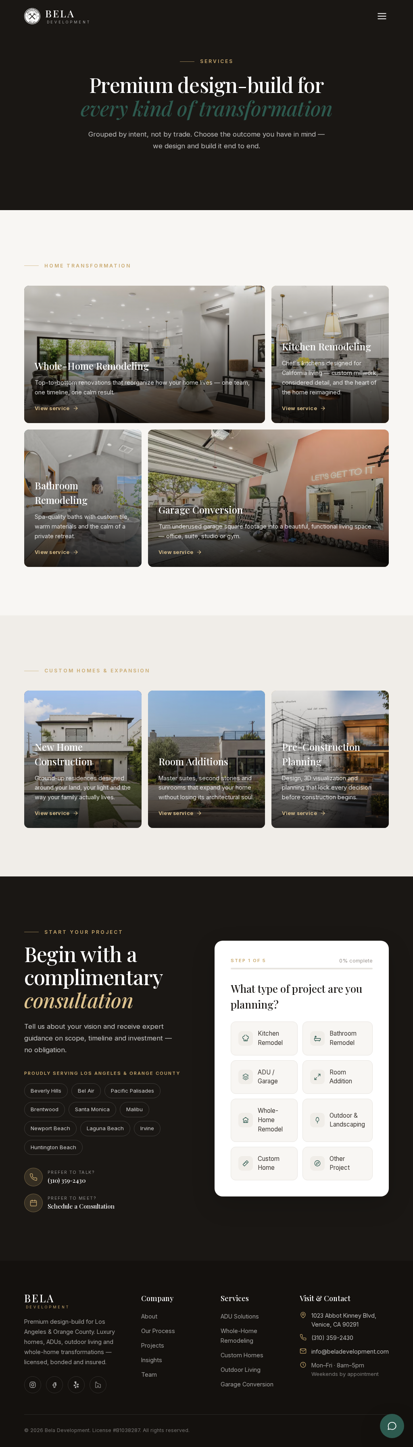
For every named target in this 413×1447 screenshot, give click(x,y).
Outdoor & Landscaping (347, 1120)
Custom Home (269, 1163)
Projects (152, 1345)
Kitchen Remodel (270, 1038)
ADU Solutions (240, 1316)
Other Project (340, 1163)
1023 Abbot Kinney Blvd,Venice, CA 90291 (343, 1320)
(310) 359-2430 (332, 1337)
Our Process (158, 1330)
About (149, 1316)
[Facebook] (54, 1384)
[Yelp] (76, 1384)
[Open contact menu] (392, 1426)
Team (149, 1374)
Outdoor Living (241, 1369)
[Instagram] (32, 1384)
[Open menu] (382, 16)
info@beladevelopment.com (350, 1351)
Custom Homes (242, 1355)
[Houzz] (98, 1384)
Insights (151, 1359)
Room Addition (341, 1076)
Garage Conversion (247, 1384)
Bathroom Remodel (343, 1038)
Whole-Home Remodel (270, 1120)
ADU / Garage (268, 1076)
